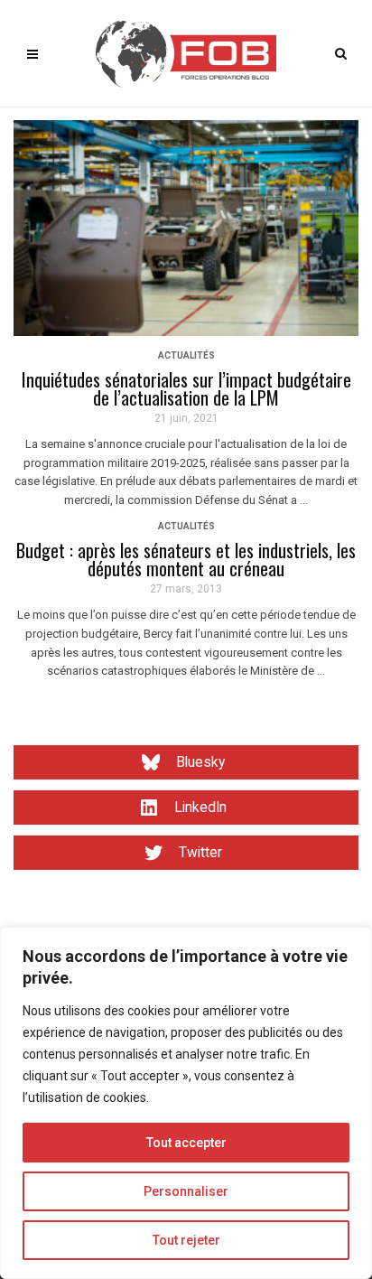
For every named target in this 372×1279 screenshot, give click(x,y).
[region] (186, 1103)
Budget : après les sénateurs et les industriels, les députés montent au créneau (186, 559)
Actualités (186, 355)
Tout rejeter (186, 1240)
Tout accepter (186, 1142)
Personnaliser (186, 1191)
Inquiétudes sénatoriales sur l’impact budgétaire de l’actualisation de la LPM (186, 388)
